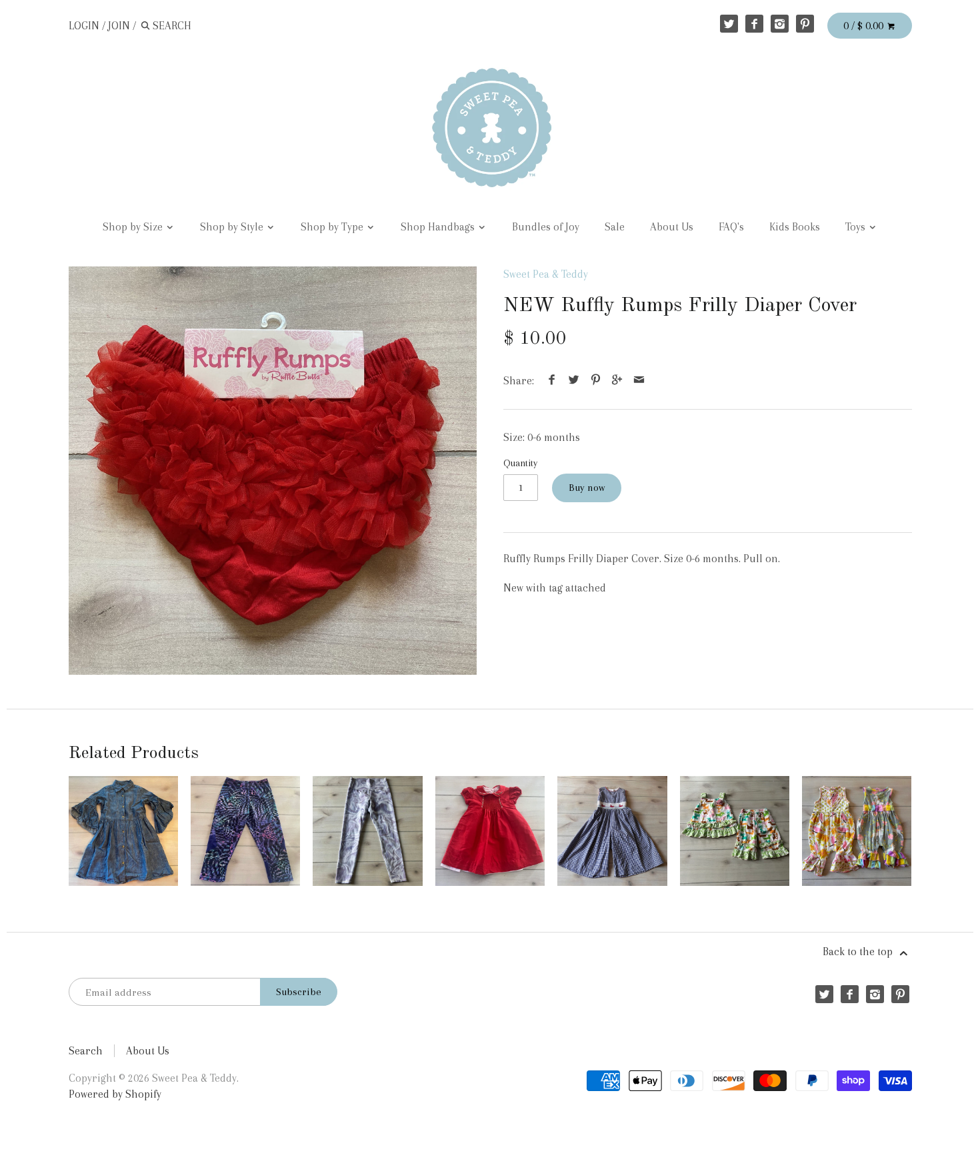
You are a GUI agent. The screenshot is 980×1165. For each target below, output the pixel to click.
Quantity (520, 463)
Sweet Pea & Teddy (545, 274)
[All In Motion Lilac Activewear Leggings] (367, 830)
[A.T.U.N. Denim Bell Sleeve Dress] (123, 830)
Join (119, 25)
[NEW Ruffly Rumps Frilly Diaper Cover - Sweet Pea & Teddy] (273, 470)
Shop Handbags (439, 226)
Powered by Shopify (115, 1094)
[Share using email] (638, 380)
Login (84, 25)
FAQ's (731, 226)
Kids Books (794, 226)
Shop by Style (233, 226)
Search (86, 1050)
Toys (856, 226)
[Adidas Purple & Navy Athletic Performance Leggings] (245, 830)
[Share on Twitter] (574, 380)
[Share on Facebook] (552, 380)
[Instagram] (780, 24)
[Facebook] (754, 24)
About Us (671, 226)
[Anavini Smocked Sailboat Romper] (612, 830)
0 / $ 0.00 (864, 25)
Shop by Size (134, 226)
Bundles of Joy (545, 226)
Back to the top (859, 951)
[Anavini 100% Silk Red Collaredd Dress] (490, 830)
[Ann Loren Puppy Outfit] (734, 830)
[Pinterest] (805, 24)
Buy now (587, 488)
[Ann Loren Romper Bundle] (856, 830)
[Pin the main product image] (595, 380)
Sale (615, 226)
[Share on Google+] (617, 380)
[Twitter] (729, 24)
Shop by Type (333, 226)
